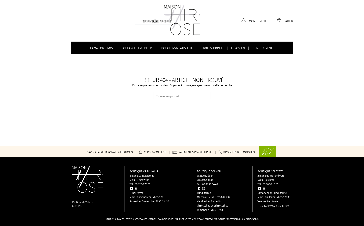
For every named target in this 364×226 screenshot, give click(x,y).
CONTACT (78, 206)
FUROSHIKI (238, 48)
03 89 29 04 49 (210, 184)
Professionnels (213, 48)
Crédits (152, 219)
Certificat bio (251, 219)
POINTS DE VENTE (82, 202)
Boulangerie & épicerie (138, 48)
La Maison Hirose (102, 48)
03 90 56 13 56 (270, 184)
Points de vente (263, 48)
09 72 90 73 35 (142, 184)
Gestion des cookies (136, 219)
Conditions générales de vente (174, 219)
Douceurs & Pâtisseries (177, 48)
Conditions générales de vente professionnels (217, 219)
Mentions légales (114, 219)
